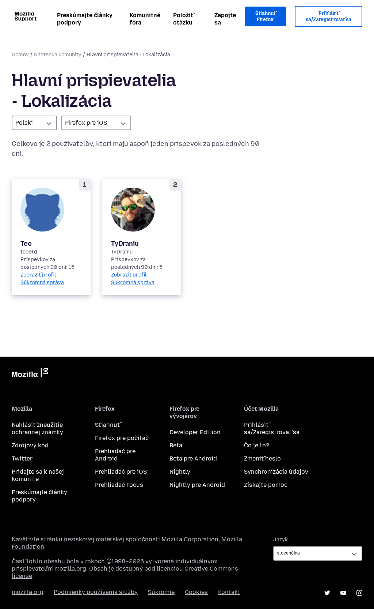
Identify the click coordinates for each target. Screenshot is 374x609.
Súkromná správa (42, 282)
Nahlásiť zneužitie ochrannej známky (37, 428)
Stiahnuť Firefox (265, 16)
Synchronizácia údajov (276, 471)
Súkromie (161, 592)
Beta (175, 445)
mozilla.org (27, 592)
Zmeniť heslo (262, 458)
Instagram (359, 593)
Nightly (179, 471)
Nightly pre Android (197, 484)
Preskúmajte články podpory (84, 19)
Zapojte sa (225, 19)
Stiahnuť (107, 424)
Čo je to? (256, 445)
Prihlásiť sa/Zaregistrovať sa (328, 16)
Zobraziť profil (38, 275)
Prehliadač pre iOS (121, 471)
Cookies (196, 592)
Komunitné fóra (145, 19)
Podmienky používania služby (96, 592)
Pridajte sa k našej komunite (38, 475)
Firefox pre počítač (122, 438)
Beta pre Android (193, 458)
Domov (20, 55)
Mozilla (30, 374)
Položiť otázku (183, 19)
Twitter (22, 458)
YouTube (343, 593)
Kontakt (229, 592)
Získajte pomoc (265, 484)
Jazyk (280, 540)
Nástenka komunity (57, 55)
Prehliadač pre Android (115, 455)
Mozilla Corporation (189, 539)
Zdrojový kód (30, 445)
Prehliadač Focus (119, 484)
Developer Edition (195, 432)
